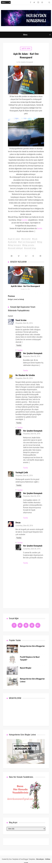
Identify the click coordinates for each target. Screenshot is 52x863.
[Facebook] (14, 625)
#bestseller (26, 239)
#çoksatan (12, 242)
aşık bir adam (26, 48)
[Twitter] (20, 625)
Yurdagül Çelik (22, 472)
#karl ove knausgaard (27, 242)
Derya (18, 522)
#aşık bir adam (14, 239)
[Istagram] (26, 625)
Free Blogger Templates (27, 859)
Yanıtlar (20, 350)
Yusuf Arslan (21, 320)
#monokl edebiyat (15, 248)
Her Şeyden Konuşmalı (32, 353)
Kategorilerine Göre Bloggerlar (32, 646)
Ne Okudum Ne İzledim (25, 375)
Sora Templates (14, 859)
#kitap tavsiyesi (14, 245)
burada (39, 228)
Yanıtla (18, 345)
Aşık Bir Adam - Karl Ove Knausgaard (25, 286)
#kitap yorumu (28, 245)
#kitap (39, 242)
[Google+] (38, 625)
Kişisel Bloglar (25, 668)
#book (34, 239)
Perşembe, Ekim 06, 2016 (24, 323)
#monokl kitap (30, 248)
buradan (25, 220)
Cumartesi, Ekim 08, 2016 (24, 526)
